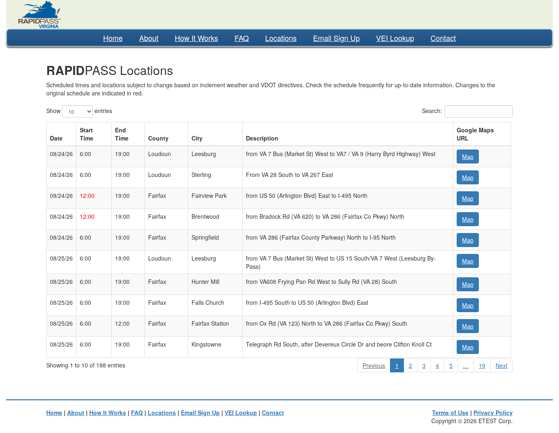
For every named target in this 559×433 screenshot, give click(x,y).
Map (467, 156)
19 (482, 365)
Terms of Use (450, 412)
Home (113, 37)
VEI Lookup (395, 37)
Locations (281, 37)
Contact (443, 37)
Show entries (79, 111)
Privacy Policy (493, 412)
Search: (432, 111)
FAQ (241, 37)
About (148, 37)
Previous (374, 365)
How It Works (196, 37)
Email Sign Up (336, 37)
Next (501, 365)
